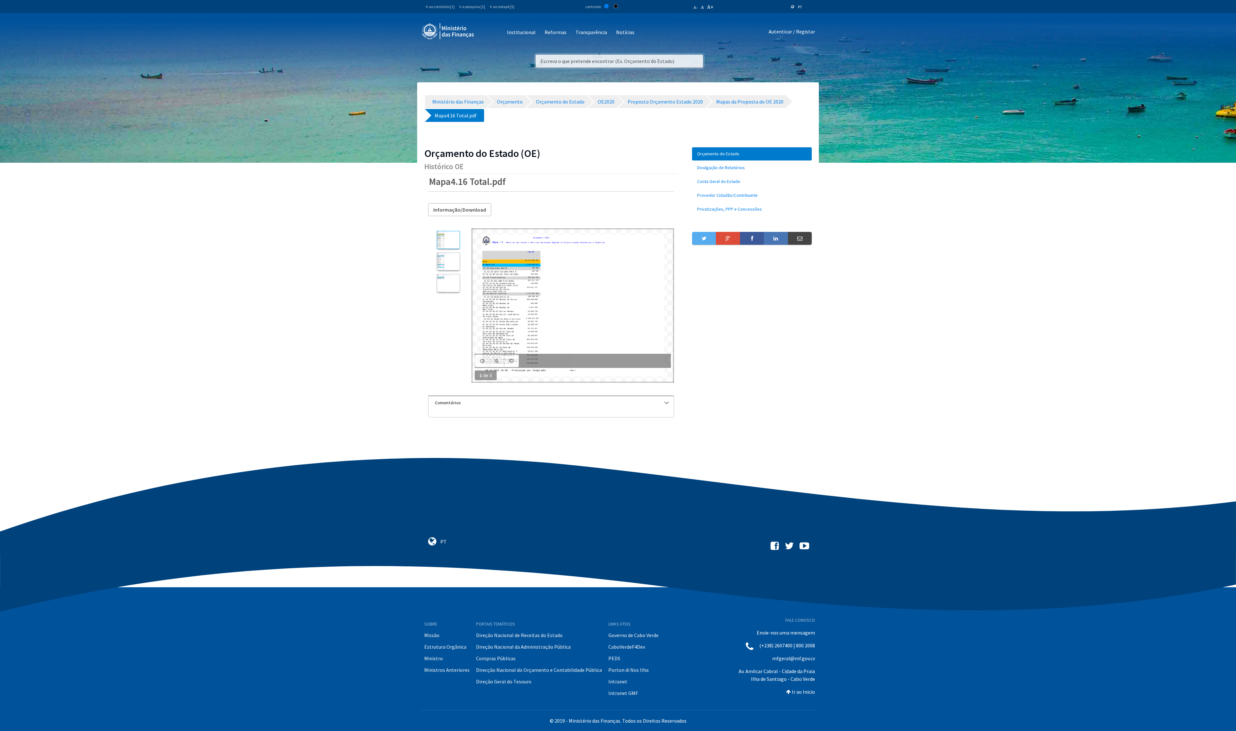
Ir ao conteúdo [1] (440, 6)
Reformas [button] (555, 32)
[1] (448, 240)
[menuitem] (752, 153)
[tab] (551, 402)
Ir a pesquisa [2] (472, 6)
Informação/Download (459, 209)
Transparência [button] (591, 32)
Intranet (617, 681)
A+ (710, 7)
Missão (431, 635)
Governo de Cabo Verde (633, 635)
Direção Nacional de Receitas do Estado (519, 635)
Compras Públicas (496, 658)
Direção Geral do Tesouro (503, 681)
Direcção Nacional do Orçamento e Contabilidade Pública (539, 670)
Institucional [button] (521, 32)
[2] (448, 261)
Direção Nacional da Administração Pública (523, 647)
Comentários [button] (448, 403)
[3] (448, 283)
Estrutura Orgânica (445, 647)
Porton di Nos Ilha (628, 670)
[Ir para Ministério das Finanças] (448, 31)
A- (696, 7)
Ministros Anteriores (447, 670)
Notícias (625, 32)
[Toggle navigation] (484, 33)
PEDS (614, 658)
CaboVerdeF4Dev (626, 647)
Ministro (433, 658)
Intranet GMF (623, 693)
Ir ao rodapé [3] (502, 6)
